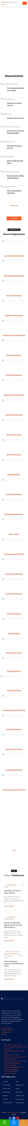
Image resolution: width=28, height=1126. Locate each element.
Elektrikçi (3, 1034)
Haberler (5, 1099)
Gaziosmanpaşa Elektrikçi (14, 710)
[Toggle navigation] (24, 3)
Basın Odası (14, 534)
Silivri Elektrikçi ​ (14, 454)
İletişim (17, 1088)
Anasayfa (5, 1081)
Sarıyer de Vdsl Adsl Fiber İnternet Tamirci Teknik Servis (13, 925)
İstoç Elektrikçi (14, 614)
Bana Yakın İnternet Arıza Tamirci (12, 891)
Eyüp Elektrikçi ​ (14, 671)
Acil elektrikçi (6, 1092)
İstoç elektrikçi (19, 1102)
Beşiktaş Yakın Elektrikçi (10, 1073)
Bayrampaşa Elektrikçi (14, 554)
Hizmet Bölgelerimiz (11, 885)
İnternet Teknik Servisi (10, 1065)
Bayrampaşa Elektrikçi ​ (14, 276)
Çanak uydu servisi (15, 118)
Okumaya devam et (9, 906)
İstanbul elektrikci (7, 1102)
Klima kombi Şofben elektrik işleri (15, 177)
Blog (17, 1081)
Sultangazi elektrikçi (6, 1028)
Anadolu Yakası (20, 1085)
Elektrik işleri (19, 1092)
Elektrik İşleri (14, 633)
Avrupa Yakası (6, 1085)
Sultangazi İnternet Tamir (11, 1055)
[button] (14, 218)
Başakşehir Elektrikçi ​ (14, 514)
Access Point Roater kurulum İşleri (15, 132)
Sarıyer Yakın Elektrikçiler (10, 1071)
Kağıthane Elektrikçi (14, 315)
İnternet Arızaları (8, 955)
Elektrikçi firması (20, 1095)
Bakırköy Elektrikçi (14, 415)
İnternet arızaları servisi (14, 104)
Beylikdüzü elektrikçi (6, 1030)
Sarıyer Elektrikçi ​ (14, 435)
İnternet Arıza (6, 1088)
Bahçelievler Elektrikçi (14, 395)
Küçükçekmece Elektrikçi (14, 335)
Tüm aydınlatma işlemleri (14, 192)
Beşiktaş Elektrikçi (14, 770)
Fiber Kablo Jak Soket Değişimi (12, 1063)
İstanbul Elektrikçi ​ (14, 594)
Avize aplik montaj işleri (15, 162)
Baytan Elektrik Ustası (13, 1112)
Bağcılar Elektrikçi (14, 375)
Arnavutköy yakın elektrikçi (11, 1069)
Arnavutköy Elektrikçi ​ (14, 256)
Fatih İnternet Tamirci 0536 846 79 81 (14, 1057)
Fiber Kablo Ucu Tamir (10, 1059)
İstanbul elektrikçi (5, 1032)
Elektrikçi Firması (14, 653)
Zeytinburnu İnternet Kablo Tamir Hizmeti (15, 1061)
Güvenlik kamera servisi (14, 147)
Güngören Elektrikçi (14, 574)
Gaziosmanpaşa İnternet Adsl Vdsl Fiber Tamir (13, 963)
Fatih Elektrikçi (14, 690)
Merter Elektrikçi (14, 355)
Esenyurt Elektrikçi (14, 749)
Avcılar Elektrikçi (14, 295)
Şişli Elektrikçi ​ (14, 474)
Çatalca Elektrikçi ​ (14, 494)
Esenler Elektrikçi (14, 729)
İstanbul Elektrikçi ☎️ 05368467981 (13, 1067)
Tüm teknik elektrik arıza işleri (15, 89)
